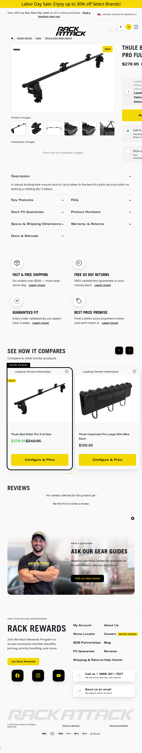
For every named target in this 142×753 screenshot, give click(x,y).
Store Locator (84, 634)
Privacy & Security (71, 726)
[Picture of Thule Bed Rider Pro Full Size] (18, 128)
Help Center (113, 660)
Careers (110, 634)
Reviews (110, 651)
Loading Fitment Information (33, 371)
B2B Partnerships (87, 643)
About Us (111, 625)
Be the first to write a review (71, 503)
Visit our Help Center (87, 579)
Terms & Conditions (119, 726)
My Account (82, 625)
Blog (107, 643)
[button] (71, 503)
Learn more (37, 285)
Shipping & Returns (88, 660)
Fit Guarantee (83, 651)
